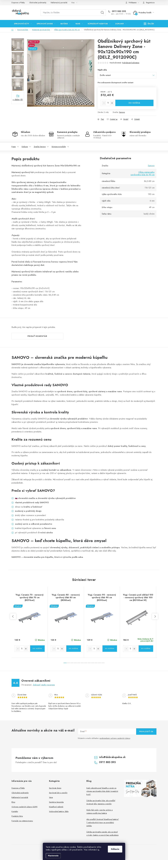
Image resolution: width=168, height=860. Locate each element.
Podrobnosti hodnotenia (130, 63)
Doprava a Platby (18, 2)
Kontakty (15, 811)
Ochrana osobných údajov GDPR (24, 807)
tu (98, 849)
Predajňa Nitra (17, 816)
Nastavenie (53, 855)
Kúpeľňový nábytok (56, 807)
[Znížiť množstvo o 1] (104, 103)
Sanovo (122, 112)
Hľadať (102, 12)
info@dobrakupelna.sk (112, 757)
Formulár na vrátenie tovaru (22, 821)
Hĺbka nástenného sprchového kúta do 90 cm (142, 173)
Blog (13, 802)
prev (13, 616)
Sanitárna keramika (56, 802)
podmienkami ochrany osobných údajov (115, 738)
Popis (14, 146)
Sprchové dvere (55, 788)
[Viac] (149, 23)
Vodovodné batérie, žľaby (59, 811)
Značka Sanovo (40, 146)
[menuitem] (23, 23)
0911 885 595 (118, 11)
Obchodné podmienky (37, 2)
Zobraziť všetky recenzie (44, 684)
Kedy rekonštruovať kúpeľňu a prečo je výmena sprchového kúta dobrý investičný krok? (102, 791)
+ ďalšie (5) (18, 99)
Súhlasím (115, 849)
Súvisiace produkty (59, 146)
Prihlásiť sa (146, 731)
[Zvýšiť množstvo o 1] (112, 103)
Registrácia (150, 2)
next (155, 616)
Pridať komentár (37, 336)
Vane (51, 797)
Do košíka (134, 103)
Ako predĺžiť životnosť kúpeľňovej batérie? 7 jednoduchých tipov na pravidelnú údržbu (102, 822)
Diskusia (25, 146)
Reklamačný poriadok (59, 2)
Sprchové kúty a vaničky (58, 792)
